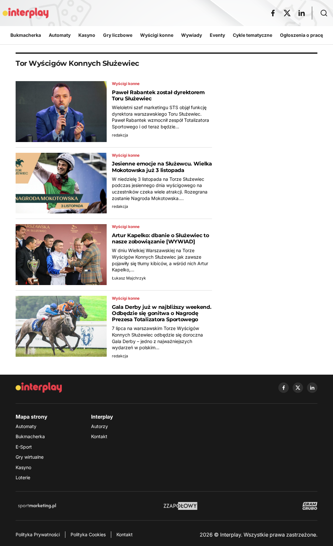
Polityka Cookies (88, 534)
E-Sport (24, 447)
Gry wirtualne (30, 457)
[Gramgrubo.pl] (309, 506)
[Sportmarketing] (37, 506)
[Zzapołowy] (181, 506)
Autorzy (99, 426)
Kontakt (99, 436)
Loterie (23, 477)
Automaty (26, 426)
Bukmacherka (30, 436)
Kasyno (23, 467)
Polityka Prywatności (38, 534)
